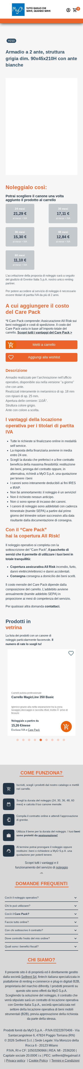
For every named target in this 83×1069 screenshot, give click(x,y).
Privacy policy (15, 1060)
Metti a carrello (44, 345)
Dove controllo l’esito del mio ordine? (27, 938)
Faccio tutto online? (17, 922)
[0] (75, 10)
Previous (3, 692)
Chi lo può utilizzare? (17, 905)
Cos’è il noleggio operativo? (22, 897)
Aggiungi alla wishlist (44, 357)
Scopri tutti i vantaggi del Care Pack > (44, 332)
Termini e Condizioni (65, 1060)
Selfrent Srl (28, 976)
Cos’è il (17, 913)
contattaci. (52, 606)
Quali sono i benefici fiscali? (22, 946)
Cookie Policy (38, 1060)
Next (80, 692)
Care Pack (34, 730)
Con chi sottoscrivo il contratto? (24, 930)
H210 (11, 40)
